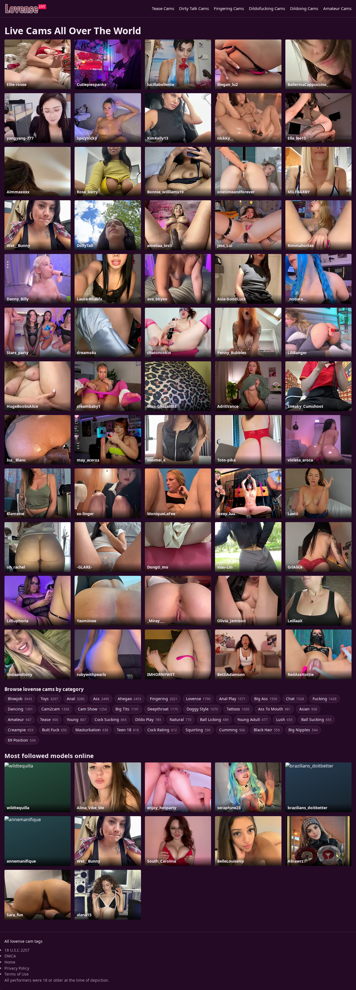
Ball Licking (214, 719)
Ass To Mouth (274, 709)
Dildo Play (148, 719)
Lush (284, 719)
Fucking (325, 698)
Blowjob (20, 698)
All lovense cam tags (23, 941)
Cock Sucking (111, 719)
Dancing (20, 709)
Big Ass (265, 698)
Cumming (232, 729)
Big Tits (127, 709)
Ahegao (129, 698)
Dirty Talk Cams (194, 8)
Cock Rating (162, 729)
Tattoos (238, 709)
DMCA (10, 956)
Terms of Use (16, 974)
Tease (49, 719)
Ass (101, 698)
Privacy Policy (16, 968)
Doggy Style (202, 709)
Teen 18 (128, 729)
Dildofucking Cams (267, 8)
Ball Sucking (316, 719)
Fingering (163, 698)
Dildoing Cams (304, 8)
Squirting (198, 729)
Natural (180, 719)
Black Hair (267, 729)
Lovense (198, 698)
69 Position (22, 740)
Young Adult (252, 719)
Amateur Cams (337, 8)
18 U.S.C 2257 (16, 950)
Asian (308, 709)
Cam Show (92, 709)
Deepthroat (162, 709)
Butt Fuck (54, 729)
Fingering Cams (229, 8)
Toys (49, 698)
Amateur (19, 719)
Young (76, 719)
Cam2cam (55, 709)
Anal (76, 698)
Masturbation (91, 729)
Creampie (20, 729)
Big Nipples (303, 729)
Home (9, 962)
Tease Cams (163, 8)
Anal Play (232, 698)
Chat (295, 698)
